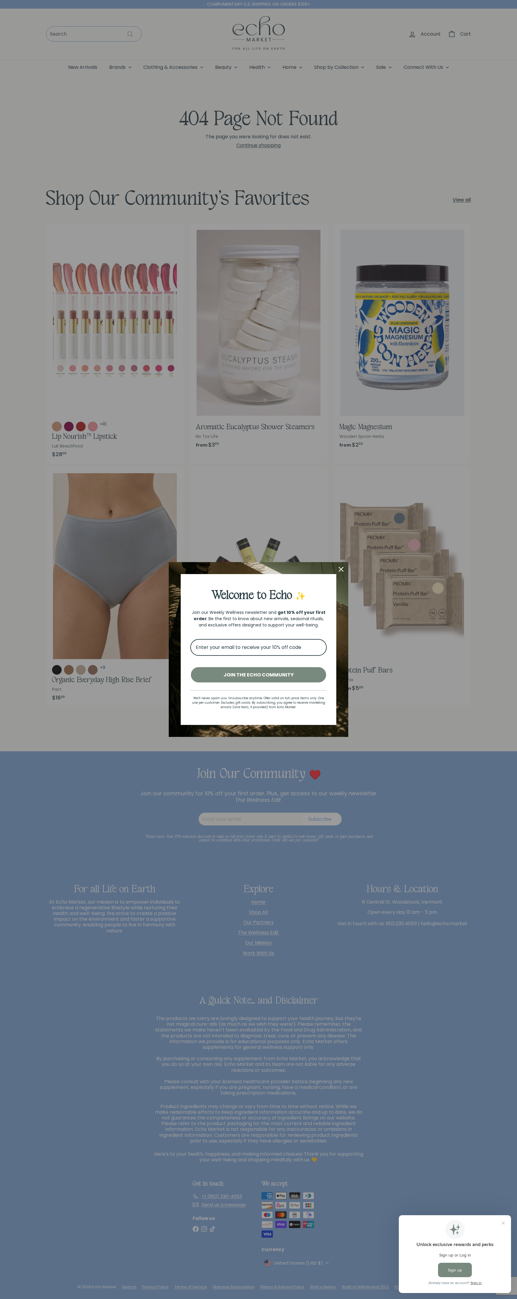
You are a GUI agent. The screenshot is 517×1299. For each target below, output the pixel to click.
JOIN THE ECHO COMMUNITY (258, 674)
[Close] (341, 569)
